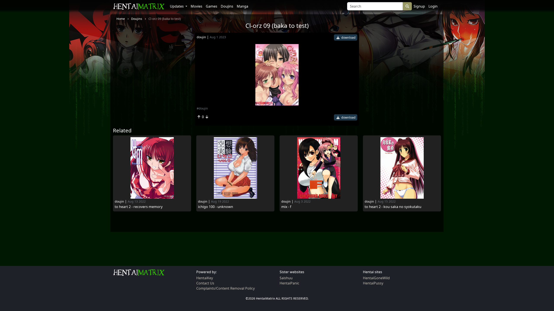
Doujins (227, 6)
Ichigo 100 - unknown (215, 207)
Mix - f (286, 207)
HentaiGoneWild (376, 278)
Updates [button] (177, 6)
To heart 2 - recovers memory (139, 207)
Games (211, 6)
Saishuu (286, 278)
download (348, 37)
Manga (242, 6)
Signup (419, 6)
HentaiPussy (373, 283)
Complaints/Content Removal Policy (225, 288)
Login (433, 6)
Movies (196, 6)
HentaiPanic (289, 283)
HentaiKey (204, 278)
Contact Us (205, 283)
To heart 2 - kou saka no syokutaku (393, 207)
